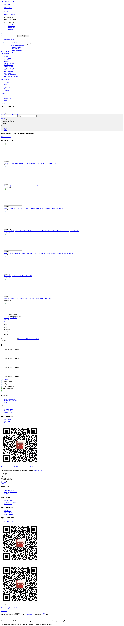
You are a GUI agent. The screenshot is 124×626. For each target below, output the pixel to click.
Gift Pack (10, 31)
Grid (5, 128)
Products (21, 36)
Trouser (6, 90)
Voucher (10, 29)
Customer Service (9, 14)
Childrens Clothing (17, 50)
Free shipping (7, 120)
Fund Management (9, 423)
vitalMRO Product (8, 121)
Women (10, 21)
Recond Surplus (9, 63)
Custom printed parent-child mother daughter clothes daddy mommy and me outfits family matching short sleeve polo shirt (39, 253)
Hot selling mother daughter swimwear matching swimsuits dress (22, 186)
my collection (13, 318)
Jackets (6, 85)
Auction (10, 24)
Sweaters (7, 87)
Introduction (26, 467)
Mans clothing (15, 48)
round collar (7, 98)
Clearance (7, 61)
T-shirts (6, 82)
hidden (7, 379)
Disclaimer (19, 467)
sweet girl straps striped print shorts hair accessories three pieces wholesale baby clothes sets (30, 163)
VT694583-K (38, 470)
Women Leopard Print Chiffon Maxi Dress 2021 (18, 276)
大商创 (44, 614)
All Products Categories (17, 45)
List (5, 130)
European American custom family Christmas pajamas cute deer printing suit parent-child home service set (34, 208)
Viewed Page (8, 8)
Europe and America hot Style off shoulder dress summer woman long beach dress (28, 298)
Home (6, 56)
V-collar (6, 97)
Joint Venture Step (9, 399)
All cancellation (8, 110)
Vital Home (4, 611)
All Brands (7, 58)
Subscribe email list (23, 339)
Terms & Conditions (10, 411)
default (3, 114)
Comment (14, 114)
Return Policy (8, 412)
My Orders (7, 419)
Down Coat (7, 89)
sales (6, 114)
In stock (5, 123)
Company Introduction (10, 400)
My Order (7, 4)
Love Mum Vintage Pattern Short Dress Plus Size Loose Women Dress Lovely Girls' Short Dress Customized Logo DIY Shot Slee (41, 231)
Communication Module (11, 76)
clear (2, 118)
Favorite (6, 11)
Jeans (5, 84)
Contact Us (12, 467)
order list (6, 318)
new (9, 114)
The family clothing (7, 52)
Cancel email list (34, 339)
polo (5, 100)
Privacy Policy (8, 409)
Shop (26, 36)
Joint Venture (8, 60)
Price (18, 114)
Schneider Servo (9, 39)
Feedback (33, 467)
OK (5, 118)
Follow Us (7, 402)
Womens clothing (16, 47)
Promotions (11, 26)
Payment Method (9, 521)
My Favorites (8, 421)
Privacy (7, 467)
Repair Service (8, 65)
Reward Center (8, 66)
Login (2, 1)
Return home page (6, 137)
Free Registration (9, 1)
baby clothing (5, 53)
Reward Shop (12, 27)
